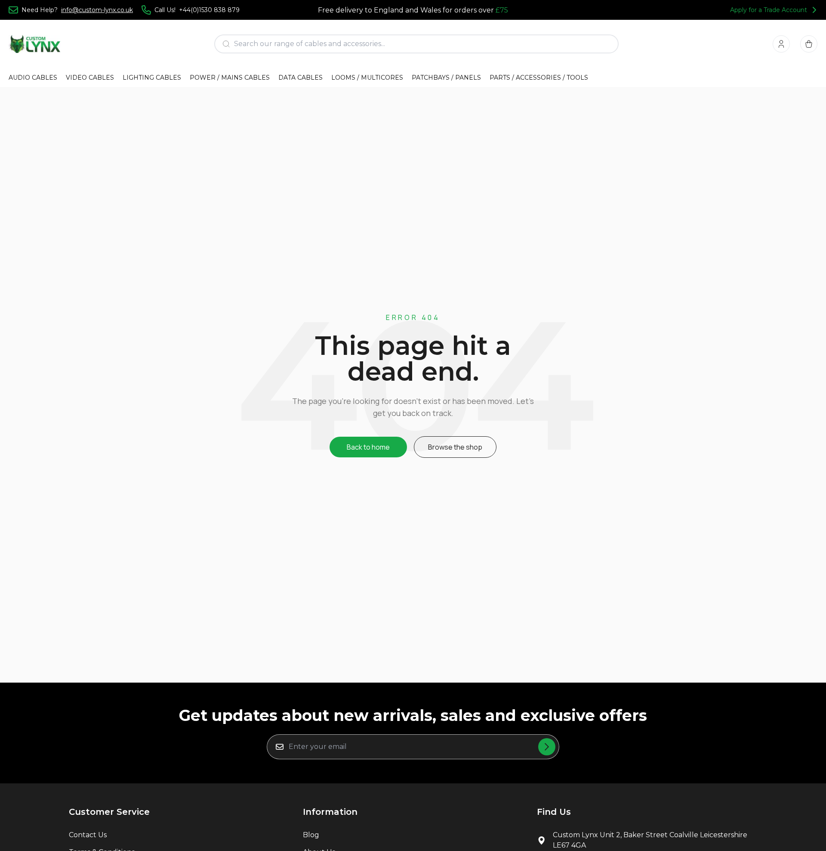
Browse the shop (455, 447)
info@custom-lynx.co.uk (97, 10)
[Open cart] (808, 44)
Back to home (368, 447)
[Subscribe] (546, 746)
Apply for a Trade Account (768, 10)
